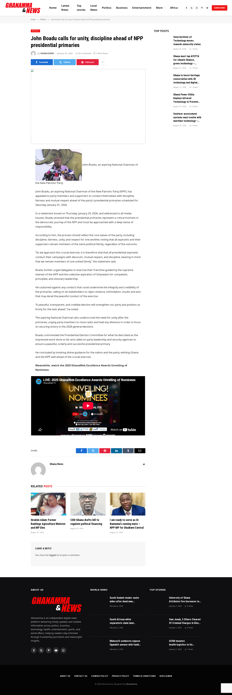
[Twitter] (20, 167)
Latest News (65, 8)
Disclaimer (166, 676)
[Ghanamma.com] (23, 8)
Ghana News (47, 53)
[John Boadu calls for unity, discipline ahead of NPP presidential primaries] (88, 106)
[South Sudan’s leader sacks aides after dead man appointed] (98, 604)
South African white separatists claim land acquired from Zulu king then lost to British (125, 621)
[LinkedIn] (20, 175)
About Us (65, 676)
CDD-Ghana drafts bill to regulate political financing (86, 521)
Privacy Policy (120, 676)
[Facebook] (20, 159)
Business (122, 7)
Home (53, 7)
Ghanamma (131, 684)
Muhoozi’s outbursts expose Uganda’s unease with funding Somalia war (126, 643)
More (159, 7)
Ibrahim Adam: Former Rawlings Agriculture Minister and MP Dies (48, 523)
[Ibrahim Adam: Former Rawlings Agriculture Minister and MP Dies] (48, 504)
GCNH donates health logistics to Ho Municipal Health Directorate (181, 643)
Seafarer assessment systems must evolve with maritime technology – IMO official (187, 117)
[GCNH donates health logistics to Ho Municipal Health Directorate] (158, 647)
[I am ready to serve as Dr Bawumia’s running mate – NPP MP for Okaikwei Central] (127, 504)
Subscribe (219, 7)
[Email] (20, 191)
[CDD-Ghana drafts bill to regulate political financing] (88, 504)
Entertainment (141, 7)
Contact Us (80, 676)
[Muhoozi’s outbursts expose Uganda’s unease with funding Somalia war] (98, 647)
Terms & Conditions (144, 676)
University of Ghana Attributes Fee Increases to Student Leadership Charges (184, 599)
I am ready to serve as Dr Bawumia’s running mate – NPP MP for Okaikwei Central (127, 523)
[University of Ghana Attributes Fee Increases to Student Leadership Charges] (158, 604)
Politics (106, 7)
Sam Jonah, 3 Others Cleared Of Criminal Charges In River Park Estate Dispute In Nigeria (184, 621)
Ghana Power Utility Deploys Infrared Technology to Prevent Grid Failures (185, 98)
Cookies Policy (99, 676)
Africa (174, 7)
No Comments (85, 53)
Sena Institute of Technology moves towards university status (187, 40)
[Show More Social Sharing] (102, 62)
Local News (93, 8)
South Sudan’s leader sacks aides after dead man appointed (124, 599)
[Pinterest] (20, 183)
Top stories (81, 8)
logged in (54, 555)
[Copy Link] (20, 199)
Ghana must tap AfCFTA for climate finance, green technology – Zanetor (186, 60)
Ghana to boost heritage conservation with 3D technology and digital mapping (186, 79)
